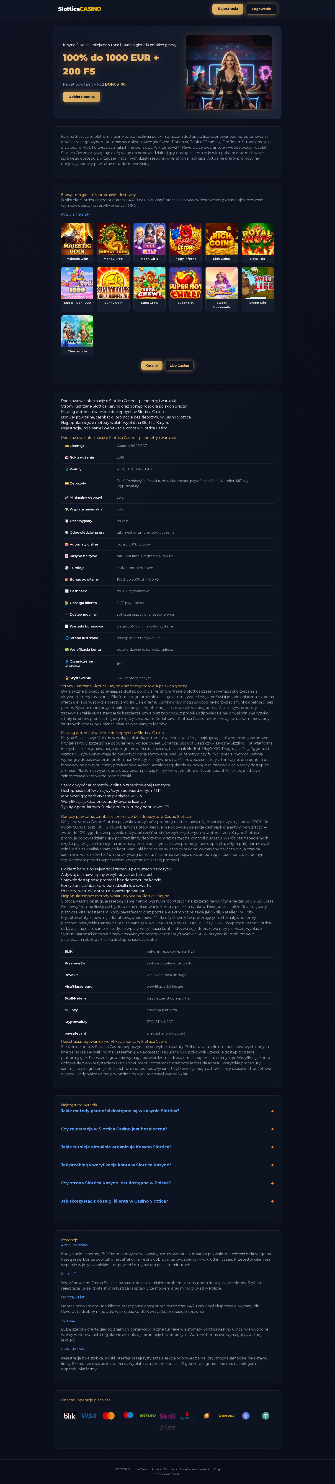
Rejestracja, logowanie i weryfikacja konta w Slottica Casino (114, 428)
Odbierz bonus (81, 97)
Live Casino (179, 365)
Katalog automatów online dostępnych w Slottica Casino (112, 412)
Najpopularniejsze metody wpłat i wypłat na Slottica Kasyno (115, 423)
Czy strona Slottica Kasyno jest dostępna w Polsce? (116, 1183)
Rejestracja (228, 9)
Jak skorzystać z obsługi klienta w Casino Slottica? (114, 1201)
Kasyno (152, 365)
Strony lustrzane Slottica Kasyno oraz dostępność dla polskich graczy (124, 406)
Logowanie (261, 9)
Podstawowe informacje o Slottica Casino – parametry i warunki (118, 401)
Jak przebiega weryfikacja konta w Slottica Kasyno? (116, 1165)
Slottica (79, 9)
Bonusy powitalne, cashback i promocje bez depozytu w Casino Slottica (126, 417)
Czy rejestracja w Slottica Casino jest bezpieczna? (114, 1129)
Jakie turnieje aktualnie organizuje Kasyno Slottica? (116, 1147)
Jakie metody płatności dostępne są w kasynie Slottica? (120, 1110)
